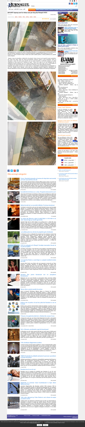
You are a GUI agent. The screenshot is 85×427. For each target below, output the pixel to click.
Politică (46, 9)
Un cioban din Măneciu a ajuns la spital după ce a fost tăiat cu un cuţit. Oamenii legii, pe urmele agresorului (38, 219)
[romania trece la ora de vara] (14, 380)
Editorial (74, 104)
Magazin (56, 9)
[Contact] (74, 1)
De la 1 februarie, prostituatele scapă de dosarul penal (34, 329)
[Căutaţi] (76, 6)
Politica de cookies (27, 415)
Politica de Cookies (33, 422)
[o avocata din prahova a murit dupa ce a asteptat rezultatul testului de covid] (14, 270)
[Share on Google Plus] (72, 4)
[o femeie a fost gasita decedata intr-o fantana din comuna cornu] (14, 327)
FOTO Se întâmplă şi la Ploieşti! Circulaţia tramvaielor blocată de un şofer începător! (38, 246)
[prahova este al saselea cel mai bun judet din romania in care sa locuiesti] (14, 313)
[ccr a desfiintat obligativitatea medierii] (14, 353)
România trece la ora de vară (28, 369)
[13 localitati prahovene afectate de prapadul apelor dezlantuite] (14, 242)
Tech (71, 9)
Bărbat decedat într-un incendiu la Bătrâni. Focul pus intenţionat (38, 205)
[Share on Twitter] (74, 4)
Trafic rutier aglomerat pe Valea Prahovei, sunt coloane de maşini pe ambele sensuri (38, 398)
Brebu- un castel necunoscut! (65, 170)
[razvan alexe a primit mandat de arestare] (14, 300)
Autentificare (75, 417)
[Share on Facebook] (70, 4)
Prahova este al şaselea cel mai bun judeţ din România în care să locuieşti (38, 303)
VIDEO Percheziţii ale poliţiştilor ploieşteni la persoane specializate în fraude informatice (38, 356)
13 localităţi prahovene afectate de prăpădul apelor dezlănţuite (37, 232)
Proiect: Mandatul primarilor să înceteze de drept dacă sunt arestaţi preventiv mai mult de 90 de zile (38, 179)
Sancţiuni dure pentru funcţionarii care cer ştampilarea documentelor (38, 275)
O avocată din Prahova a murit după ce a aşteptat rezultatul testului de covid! (38, 260)
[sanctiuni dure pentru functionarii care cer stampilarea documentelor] (14, 285)
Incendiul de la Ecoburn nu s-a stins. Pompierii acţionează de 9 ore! (38, 192)
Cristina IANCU (53, 14)
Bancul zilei (74, 76)
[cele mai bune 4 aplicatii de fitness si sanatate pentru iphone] (68, 43)
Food (68, 9)
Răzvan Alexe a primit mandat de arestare (31, 289)
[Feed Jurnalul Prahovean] (76, 1)
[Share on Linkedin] (76, 4)
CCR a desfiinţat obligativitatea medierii (31, 342)
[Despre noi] (72, 1)
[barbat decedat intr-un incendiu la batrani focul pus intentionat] (14, 216)
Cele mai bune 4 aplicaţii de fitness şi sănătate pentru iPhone (68, 45)
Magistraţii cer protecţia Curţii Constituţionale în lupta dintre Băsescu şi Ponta (38, 383)
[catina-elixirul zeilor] (68, 21)
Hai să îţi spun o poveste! (64, 135)
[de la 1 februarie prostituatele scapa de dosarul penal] (14, 340)
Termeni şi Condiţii (35, 415)
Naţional (51, 9)
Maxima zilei (73, 148)
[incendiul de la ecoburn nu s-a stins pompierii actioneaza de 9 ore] (14, 202)
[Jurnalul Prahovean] (70, 1)
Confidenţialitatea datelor (45, 415)
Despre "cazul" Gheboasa (64, 107)
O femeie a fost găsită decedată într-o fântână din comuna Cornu (37, 316)
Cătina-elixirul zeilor (63, 23)
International (62, 9)
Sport (37, 9)
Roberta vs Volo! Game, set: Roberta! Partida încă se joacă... (67, 121)
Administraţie (32, 9)
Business (42, 9)
